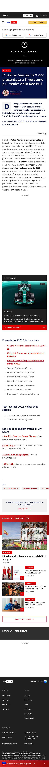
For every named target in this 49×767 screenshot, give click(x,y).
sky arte (5, 709)
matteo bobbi (30, 488)
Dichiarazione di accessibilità (31, 738)
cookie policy (30, 733)
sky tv (27, 695)
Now (26, 705)
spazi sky (28, 714)
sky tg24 (6, 700)
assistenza (31, 755)
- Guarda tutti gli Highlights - (15, 455)
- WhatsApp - (8, 445)
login (44, 15)
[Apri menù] (3, 22)
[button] (20, 763)
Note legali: (6, 728)
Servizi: (26, 690)
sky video (6, 705)
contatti (38, 755)
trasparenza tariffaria (20, 755)
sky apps (28, 700)
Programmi (29, 718)
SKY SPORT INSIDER (37, 22)
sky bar (27, 709)
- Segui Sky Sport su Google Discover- (19, 436)
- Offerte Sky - (9, 464)
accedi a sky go (36, 681)
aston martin (11, 488)
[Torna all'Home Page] (12, 22)
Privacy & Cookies (16, 754)
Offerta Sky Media (9, 743)
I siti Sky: (5, 690)
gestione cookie (9, 733)
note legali (7, 737)
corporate (28, 743)
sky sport (6, 695)
